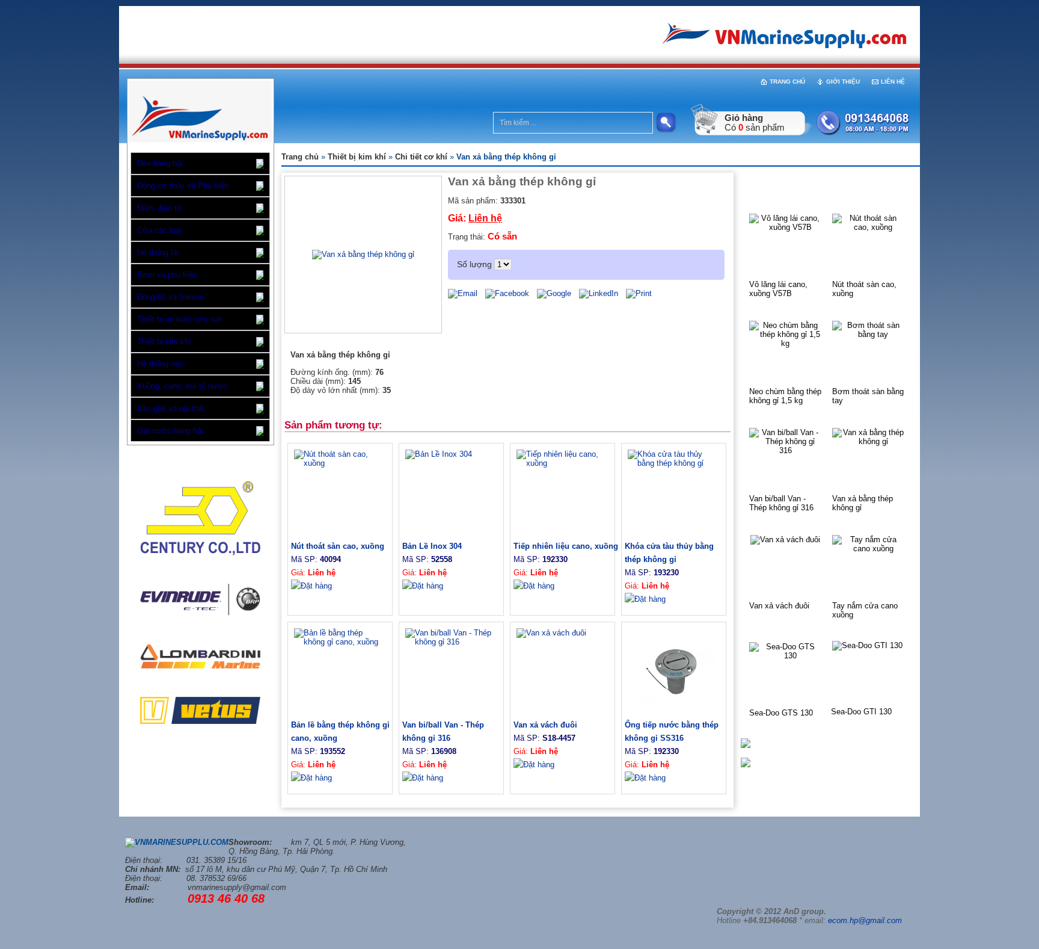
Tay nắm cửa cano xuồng (865, 610)
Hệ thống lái (158, 252)
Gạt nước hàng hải (170, 430)
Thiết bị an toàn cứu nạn (179, 319)
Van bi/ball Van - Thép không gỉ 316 (781, 503)
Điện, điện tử (159, 207)
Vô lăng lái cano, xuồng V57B (778, 289)
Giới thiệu (843, 81)
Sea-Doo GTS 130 (781, 712)
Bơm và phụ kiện (167, 274)
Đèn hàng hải (160, 163)
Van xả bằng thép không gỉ (862, 503)
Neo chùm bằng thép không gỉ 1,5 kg (785, 396)
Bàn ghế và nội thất (171, 408)
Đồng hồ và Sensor (170, 296)
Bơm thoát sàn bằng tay (868, 396)
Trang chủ (787, 81)
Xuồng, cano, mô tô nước (182, 386)
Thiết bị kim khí (164, 341)
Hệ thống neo (160, 363)
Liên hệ (893, 81)
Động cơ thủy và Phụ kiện (182, 185)
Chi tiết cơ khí (421, 156)
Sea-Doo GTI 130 (861, 711)
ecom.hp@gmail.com (865, 920)
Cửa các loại (159, 230)
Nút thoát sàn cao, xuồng (864, 289)
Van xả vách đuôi (779, 605)
